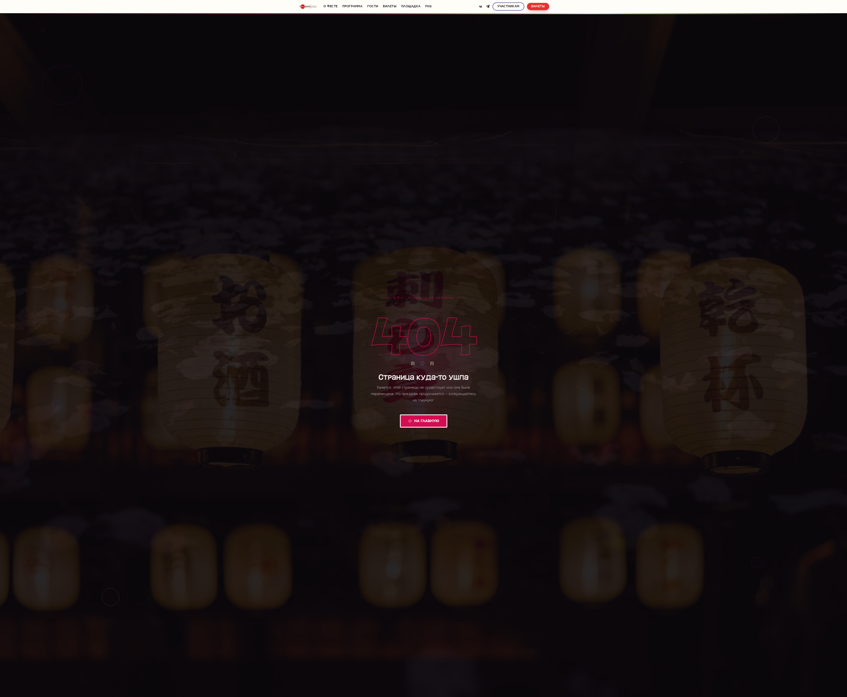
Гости (372, 6)
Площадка (411, 6)
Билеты (390, 6)
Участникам (508, 6)
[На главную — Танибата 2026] (308, 6)
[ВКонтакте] (480, 6)
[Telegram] (488, 6)
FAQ (428, 6)
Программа (353, 6)
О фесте (331, 6)
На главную (426, 421)
